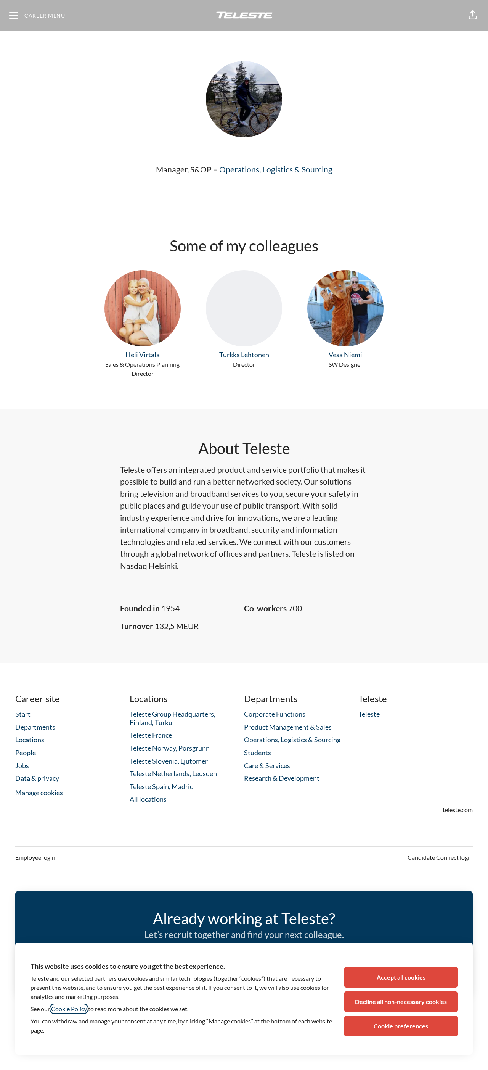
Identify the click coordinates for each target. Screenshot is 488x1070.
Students (257, 752)
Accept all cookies (401, 977)
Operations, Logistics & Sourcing (275, 169)
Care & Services (267, 765)
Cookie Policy (69, 1008)
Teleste (369, 714)
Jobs (22, 765)
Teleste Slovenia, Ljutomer (169, 761)
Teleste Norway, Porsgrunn (170, 748)
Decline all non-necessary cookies (401, 1001)
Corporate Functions (274, 714)
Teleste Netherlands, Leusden (173, 773)
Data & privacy (37, 778)
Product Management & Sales (288, 727)
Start (22, 714)
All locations (148, 799)
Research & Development (281, 778)
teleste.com (458, 809)
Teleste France (151, 735)
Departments (35, 727)
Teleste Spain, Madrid (162, 786)
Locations (29, 739)
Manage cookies (39, 792)
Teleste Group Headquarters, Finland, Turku (172, 718)
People (25, 752)
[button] (472, 15)
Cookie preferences (401, 1026)
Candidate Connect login (440, 857)
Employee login (35, 857)
